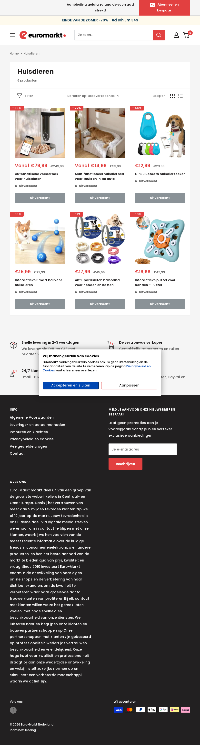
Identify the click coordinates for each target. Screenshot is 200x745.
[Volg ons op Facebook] (13, 710)
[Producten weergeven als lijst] (180, 96)
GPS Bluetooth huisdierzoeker (160, 174)
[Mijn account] (176, 35)
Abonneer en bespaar (168, 7)
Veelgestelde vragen (28, 446)
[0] (186, 35)
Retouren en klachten (29, 432)
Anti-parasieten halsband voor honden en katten (97, 282)
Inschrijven (125, 463)
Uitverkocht (40, 197)
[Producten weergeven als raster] (172, 96)
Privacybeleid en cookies (32, 439)
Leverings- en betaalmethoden (37, 424)
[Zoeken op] (159, 35)
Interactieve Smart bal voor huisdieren (38, 282)
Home (14, 53)
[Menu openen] (12, 35)
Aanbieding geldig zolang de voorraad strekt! (100, 7)
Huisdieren (32, 53)
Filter (29, 95)
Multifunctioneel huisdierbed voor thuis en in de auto (99, 176)
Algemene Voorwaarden (32, 417)
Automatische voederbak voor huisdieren (36, 176)
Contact (17, 453)
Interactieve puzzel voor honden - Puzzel (155, 282)
